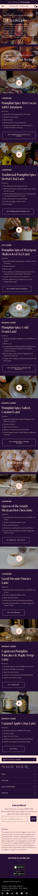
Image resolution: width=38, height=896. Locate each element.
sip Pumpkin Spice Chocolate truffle (19, 135)
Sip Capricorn (13, 685)
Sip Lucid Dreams (13, 613)
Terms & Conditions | (10, 888)
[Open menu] (3, 6)
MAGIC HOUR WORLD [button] (8, 787)
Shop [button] (3, 774)
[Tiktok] (12, 893)
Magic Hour (8, 886)
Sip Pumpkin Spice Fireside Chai (18, 211)
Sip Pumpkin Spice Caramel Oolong (19, 442)
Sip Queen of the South (16, 540)
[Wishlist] (32, 6)
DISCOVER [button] (5, 780)
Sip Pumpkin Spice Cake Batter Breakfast (19, 368)
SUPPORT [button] (5, 793)
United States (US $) (11, 882)
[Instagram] (2, 893)
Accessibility (7, 890)
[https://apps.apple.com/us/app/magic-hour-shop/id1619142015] (19, 867)
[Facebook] (7, 893)
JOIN (33, 819)
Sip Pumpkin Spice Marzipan (17, 289)
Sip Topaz (13, 749)
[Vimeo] (27, 893)
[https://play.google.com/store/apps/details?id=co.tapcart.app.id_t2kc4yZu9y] (19, 873)
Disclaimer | (23, 888)
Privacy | (20, 886)
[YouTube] (22, 893)
